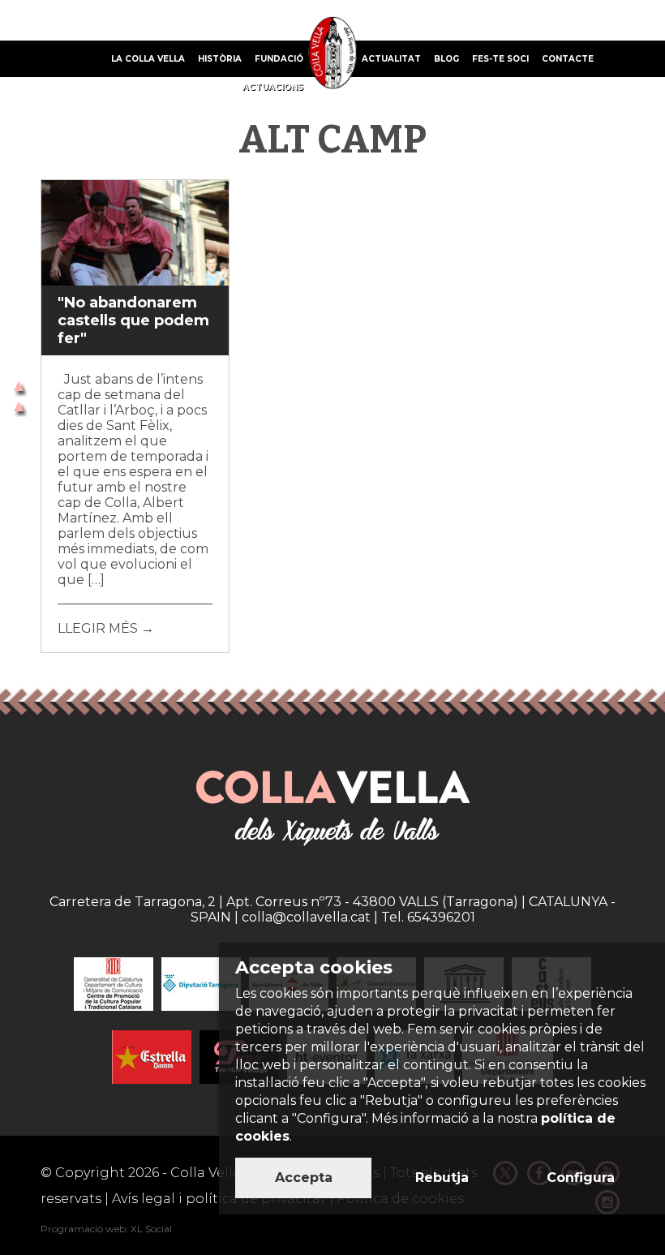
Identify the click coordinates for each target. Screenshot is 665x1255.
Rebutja (442, 1177)
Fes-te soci (500, 59)
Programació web (83, 1229)
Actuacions (272, 87)
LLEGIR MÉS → (106, 628)
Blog (446, 59)
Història (220, 59)
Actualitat (391, 59)
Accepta (303, 1177)
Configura (581, 1177)
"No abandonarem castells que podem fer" (133, 320)
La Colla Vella (148, 59)
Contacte (568, 59)
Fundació (279, 59)
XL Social (151, 1229)
